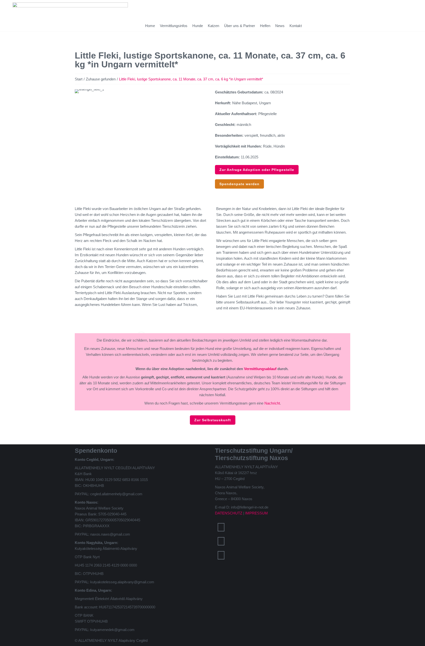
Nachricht (272, 403)
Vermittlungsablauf (260, 369)
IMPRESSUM (256, 513)
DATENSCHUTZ (228, 513)
